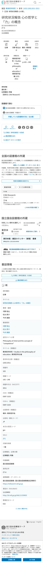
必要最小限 (11, 560)
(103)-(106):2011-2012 (31, 8)
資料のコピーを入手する (9, 538)
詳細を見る (35, 67)
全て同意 (32, 560)
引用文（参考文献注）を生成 (15, 132)
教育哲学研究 (11, 8)
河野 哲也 (6, 326)
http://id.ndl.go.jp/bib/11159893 (15, 495)
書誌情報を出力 (10, 136)
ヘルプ (30, 174)
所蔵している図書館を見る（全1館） (21, 116)
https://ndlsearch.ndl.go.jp (13, 483)
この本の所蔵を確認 (31, 207)
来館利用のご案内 (31, 231)
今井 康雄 (6, 332)
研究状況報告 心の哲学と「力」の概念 (16, 303)
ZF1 (4, 438)
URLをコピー (13, 128)
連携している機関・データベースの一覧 (25, 165)
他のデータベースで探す (13, 140)
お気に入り (6, 128)
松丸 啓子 (6, 329)
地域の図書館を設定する (21, 181)
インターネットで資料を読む (11, 535)
